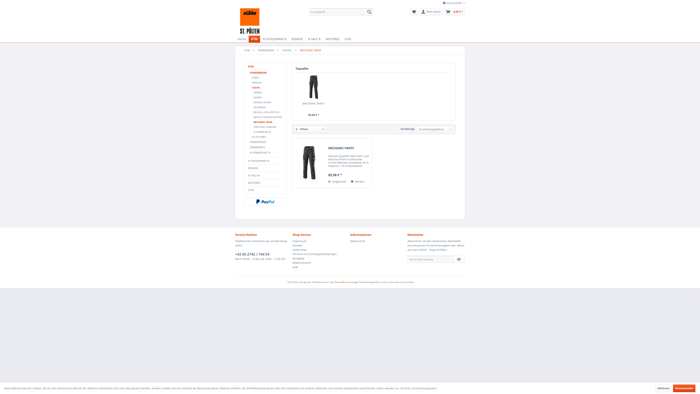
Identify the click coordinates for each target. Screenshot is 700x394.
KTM (251, 66)
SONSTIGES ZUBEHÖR (265, 127)
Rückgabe (298, 258)
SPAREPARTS (257, 147)
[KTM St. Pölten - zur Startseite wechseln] (249, 21)
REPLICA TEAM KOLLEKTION (268, 117)
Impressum (299, 241)
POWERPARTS (258, 142)
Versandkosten (342, 282)
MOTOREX (254, 182)
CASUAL (256, 87)
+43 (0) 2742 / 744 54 (252, 254)
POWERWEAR (258, 72)
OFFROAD (257, 82)
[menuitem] (341, 12)
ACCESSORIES (259, 136)
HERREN (258, 92)
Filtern (303, 129)
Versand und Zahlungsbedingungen (315, 254)
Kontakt (297, 245)
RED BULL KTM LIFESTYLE (266, 112)
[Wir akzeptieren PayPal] (265, 201)
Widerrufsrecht (302, 262)
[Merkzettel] (414, 12)
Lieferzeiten (300, 250)
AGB (295, 267)
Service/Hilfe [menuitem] (454, 3)
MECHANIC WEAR (263, 122)
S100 (251, 190)
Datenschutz (357, 241)
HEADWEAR (260, 107)
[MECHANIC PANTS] (313, 87)
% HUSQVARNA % (258, 161)
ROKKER (253, 168)
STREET (255, 77)
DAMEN (258, 97)
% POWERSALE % (262, 132)
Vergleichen (339, 181)
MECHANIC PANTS (314, 103)
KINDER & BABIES (262, 102)
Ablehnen (663, 388)
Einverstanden (684, 388)
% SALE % (254, 175)
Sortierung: (408, 129)
